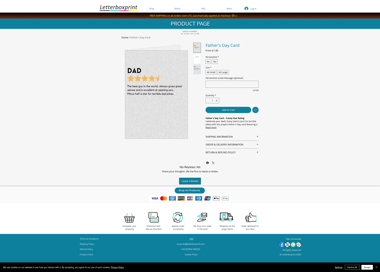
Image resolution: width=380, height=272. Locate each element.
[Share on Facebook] (207, 163)
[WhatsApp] (293, 244)
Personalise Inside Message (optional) (224, 78)
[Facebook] (282, 244)
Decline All (352, 267)
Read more (211, 127)
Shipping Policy (87, 244)
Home (124, 37)
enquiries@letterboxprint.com (191, 244)
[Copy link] (298, 244)
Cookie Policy (191, 254)
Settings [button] (338, 267)
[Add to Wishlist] (255, 110)
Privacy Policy (86, 254)
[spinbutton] (212, 100)
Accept (367, 267)
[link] (235, 15)
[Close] (376, 267)
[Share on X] (213, 163)
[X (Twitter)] (287, 244)
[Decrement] (208, 100)
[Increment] (217, 100)
